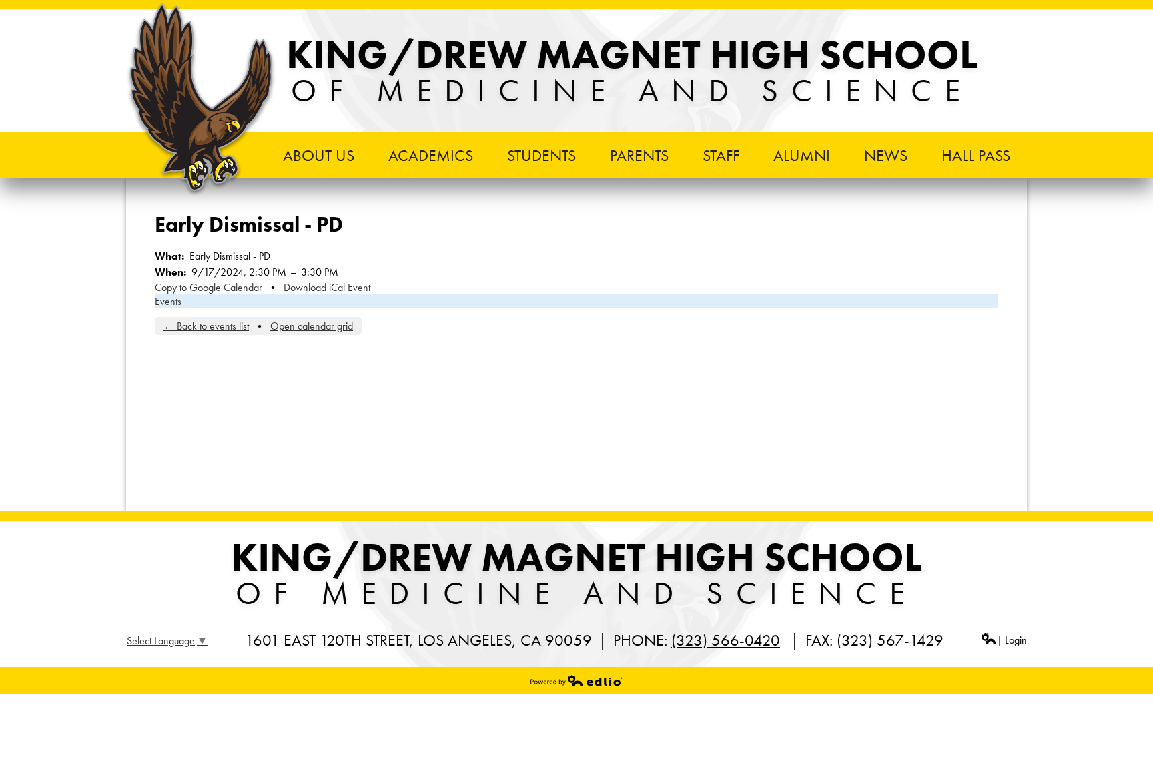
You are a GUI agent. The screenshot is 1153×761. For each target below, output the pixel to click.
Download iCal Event (327, 287)
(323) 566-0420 (725, 639)
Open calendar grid (311, 326)
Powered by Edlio (576, 680)
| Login (1012, 640)
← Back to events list (206, 326)
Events (168, 301)
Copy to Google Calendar (208, 287)
